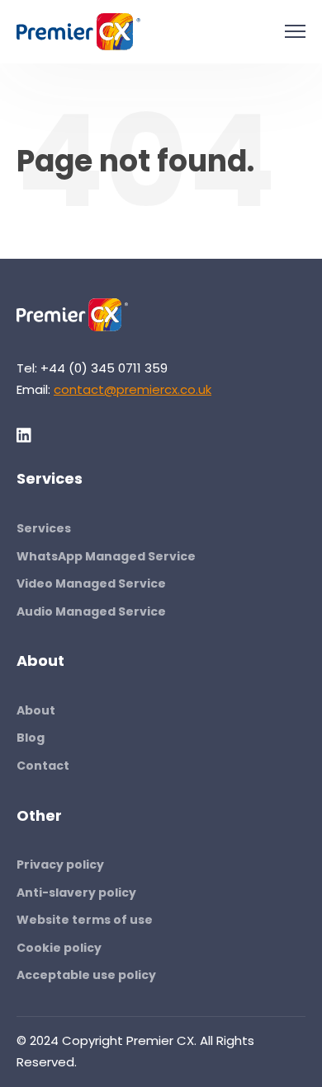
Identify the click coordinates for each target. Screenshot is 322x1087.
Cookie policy (59, 947)
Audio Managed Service (91, 611)
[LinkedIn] (25, 435)
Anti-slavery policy (76, 892)
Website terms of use (85, 919)
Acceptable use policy (86, 975)
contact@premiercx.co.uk (132, 389)
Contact (43, 765)
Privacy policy (60, 864)
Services (44, 528)
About (36, 710)
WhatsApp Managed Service (106, 556)
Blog (31, 737)
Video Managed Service (91, 583)
